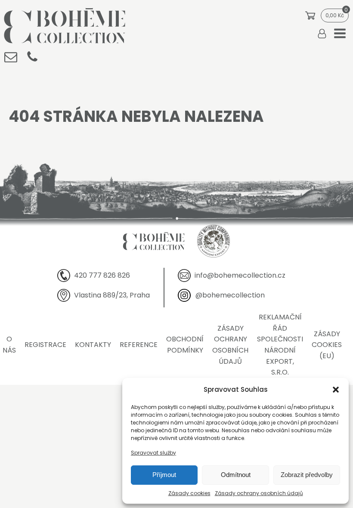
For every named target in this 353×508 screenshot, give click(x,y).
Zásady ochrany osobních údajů (259, 493)
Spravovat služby (153, 452)
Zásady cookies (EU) (327, 345)
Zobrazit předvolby (307, 474)
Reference (139, 345)
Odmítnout (236, 474)
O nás (9, 344)
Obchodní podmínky (185, 344)
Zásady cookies (189, 493)
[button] (335, 389)
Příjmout (164, 474)
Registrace (45, 345)
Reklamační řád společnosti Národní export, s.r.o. (280, 344)
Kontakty (93, 345)
